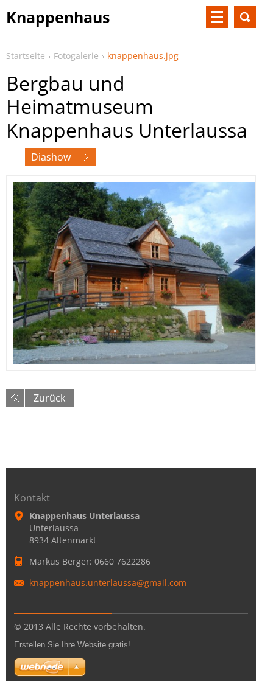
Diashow (51, 157)
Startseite (25, 55)
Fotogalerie (76, 55)
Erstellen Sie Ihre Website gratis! (72, 644)
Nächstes (86, 157)
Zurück (49, 398)
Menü (217, 17)
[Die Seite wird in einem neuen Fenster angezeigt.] (131, 273)
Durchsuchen (245, 17)
